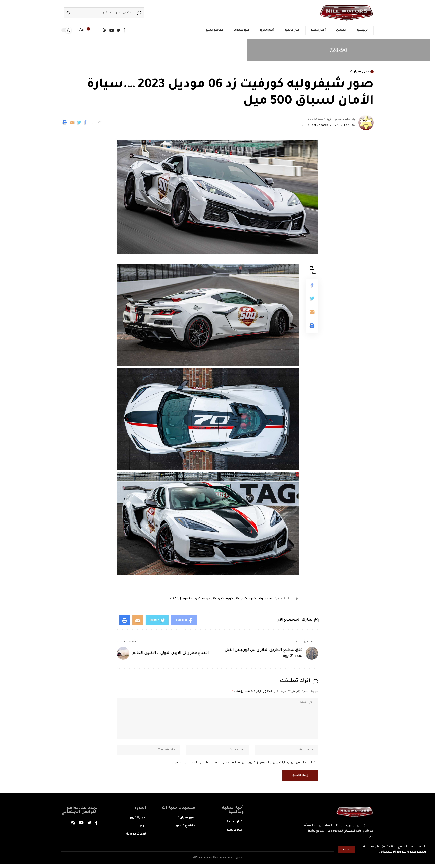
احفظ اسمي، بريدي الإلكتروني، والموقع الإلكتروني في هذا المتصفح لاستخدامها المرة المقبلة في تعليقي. (242, 762)
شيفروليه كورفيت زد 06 (253, 599)
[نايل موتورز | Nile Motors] (346, 13)
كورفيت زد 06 (222, 599)
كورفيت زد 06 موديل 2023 (190, 599)
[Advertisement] (225, 11)
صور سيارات (359, 71)
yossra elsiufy (344, 119)
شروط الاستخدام (393, 852)
